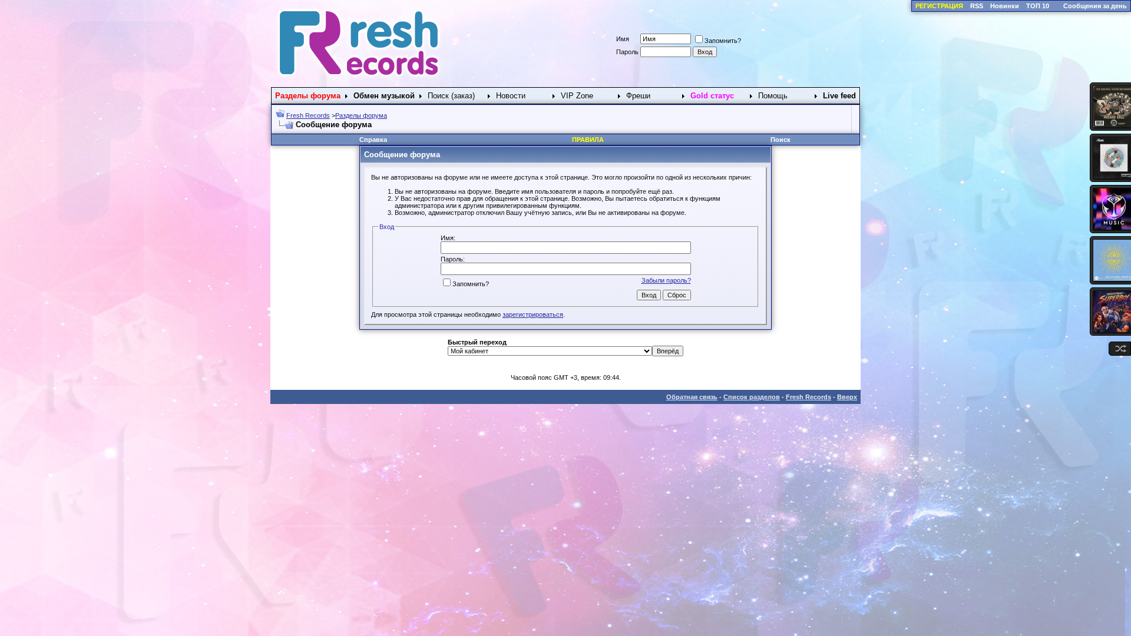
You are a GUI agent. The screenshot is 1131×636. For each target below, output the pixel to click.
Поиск (780, 139)
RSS (976, 5)
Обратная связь (691, 396)
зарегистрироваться (532, 314)
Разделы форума (361, 115)
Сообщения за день (1095, 5)
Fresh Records (308, 115)
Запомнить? (723, 40)
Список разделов (751, 396)
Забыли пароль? (666, 280)
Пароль (627, 51)
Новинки (1004, 5)
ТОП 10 (1037, 5)
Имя (622, 38)
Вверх (847, 396)
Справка (373, 139)
